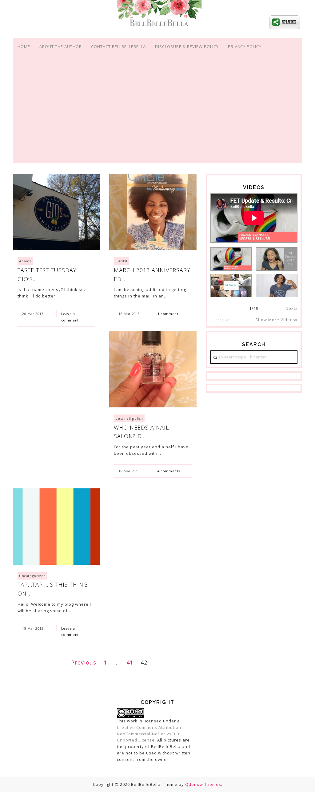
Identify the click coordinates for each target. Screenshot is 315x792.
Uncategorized (32, 575)
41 (129, 662)
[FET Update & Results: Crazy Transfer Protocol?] (231, 259)
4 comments (169, 471)
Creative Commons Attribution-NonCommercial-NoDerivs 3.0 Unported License (150, 734)
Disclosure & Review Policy (187, 46)
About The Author (60, 46)
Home (24, 46)
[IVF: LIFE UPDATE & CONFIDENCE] (276, 285)
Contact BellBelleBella (118, 46)
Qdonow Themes (203, 784)
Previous (83, 662)
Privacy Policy (244, 46)
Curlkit (121, 261)
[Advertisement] (157, 116)
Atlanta (25, 261)
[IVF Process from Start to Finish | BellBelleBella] (276, 259)
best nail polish (129, 418)
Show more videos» (276, 319)
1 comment (168, 313)
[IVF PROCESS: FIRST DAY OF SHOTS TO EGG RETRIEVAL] (231, 285)
